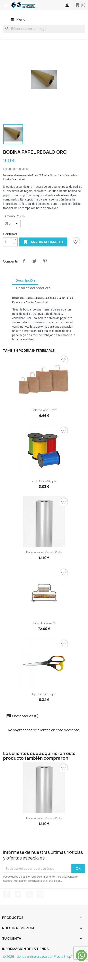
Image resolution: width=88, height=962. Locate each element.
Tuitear (34, 261)
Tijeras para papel (44, 694)
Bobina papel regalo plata (44, 552)
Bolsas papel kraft (44, 410)
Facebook (6, 894)
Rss (29, 894)
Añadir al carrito (43, 241)
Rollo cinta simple (44, 481)
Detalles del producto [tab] (33, 288)
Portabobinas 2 (44, 623)
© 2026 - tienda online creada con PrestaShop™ (38, 956)
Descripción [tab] (25, 280)
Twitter (18, 894)
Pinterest (45, 261)
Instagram (40, 894)
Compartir (24, 261)
